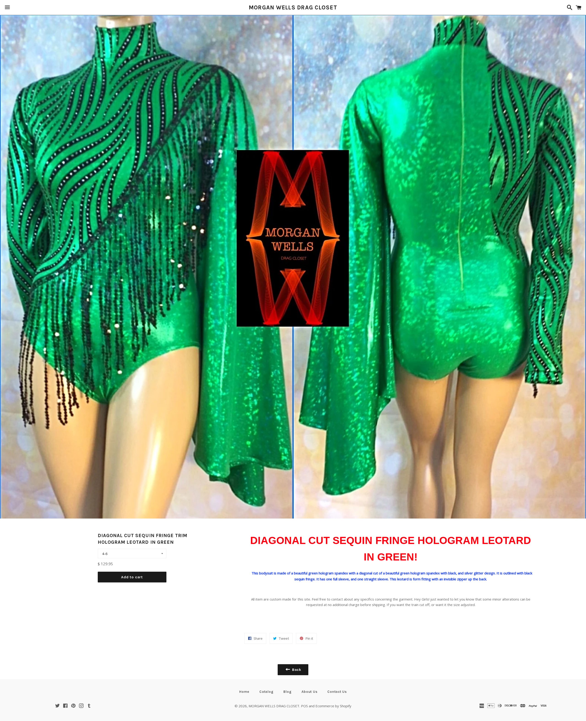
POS (304, 706)
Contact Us (337, 692)
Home (244, 692)
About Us (309, 692)
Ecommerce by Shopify (333, 706)
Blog (287, 692)
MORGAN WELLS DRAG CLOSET (293, 7)
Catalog (266, 692)
